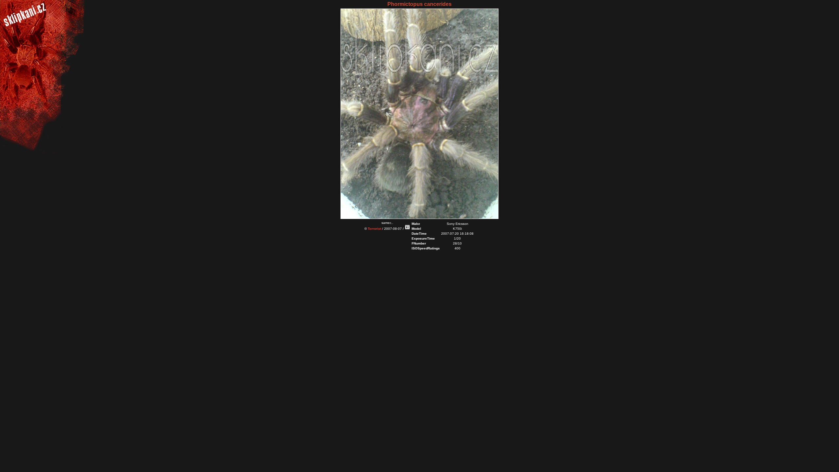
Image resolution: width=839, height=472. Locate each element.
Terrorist (374, 228)
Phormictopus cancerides (419, 4)
